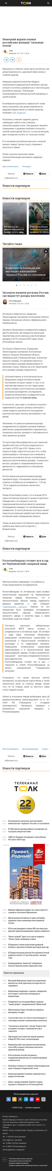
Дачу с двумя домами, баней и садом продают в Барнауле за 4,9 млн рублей (25, 1083)
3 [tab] (24, 285)
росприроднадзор (30, 749)
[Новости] (28, 174)
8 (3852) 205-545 (12, 1143)
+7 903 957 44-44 (12, 1137)
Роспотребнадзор (10, 749)
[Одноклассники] (19, 59)
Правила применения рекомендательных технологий (28, 1165)
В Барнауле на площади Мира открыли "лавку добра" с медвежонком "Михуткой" (27, 1003)
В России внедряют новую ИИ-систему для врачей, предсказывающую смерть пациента (28, 929)
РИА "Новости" (19, 112)
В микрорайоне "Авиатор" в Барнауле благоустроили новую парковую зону (25, 964)
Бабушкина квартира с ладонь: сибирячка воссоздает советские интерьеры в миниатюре (27, 993)
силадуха (26, 166)
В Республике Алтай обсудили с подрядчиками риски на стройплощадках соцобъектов (27, 1057)
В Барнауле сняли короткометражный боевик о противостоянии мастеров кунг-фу (28, 945)
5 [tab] (31, 285)
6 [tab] (35, 285)
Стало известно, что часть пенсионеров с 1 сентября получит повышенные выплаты (27, 1019)
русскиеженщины (10, 166)
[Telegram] (6, 59)
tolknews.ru (13, 1117)
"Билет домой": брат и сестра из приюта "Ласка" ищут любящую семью (26, 937)
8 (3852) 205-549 (12, 1146)
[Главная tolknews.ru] (26, 3)
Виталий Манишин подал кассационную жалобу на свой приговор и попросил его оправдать (27, 983)
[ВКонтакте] (12, 59)
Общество (12, 53)
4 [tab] (28, 285)
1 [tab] (16, 285)
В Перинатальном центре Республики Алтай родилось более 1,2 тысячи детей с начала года (28, 955)
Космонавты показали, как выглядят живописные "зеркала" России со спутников (25, 271)
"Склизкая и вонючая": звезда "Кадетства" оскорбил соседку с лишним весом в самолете (27, 1028)
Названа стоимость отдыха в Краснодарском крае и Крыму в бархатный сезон (28, 1067)
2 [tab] (20, 285)
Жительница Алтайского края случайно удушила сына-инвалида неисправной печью (26, 920)
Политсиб (12, 303)
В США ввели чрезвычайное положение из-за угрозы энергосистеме (28, 830)
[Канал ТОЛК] (42, 174)
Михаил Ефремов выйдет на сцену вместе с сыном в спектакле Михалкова (28, 911)
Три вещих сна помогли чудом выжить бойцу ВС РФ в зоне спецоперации (26, 1037)
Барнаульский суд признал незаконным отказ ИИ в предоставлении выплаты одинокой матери (26, 1047)
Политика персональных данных (20, 1159)
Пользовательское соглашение (20, 1161)
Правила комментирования (19, 1163)
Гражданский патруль (14, 607)
